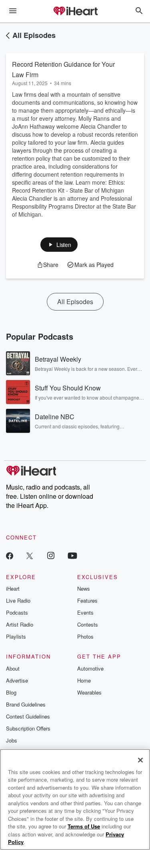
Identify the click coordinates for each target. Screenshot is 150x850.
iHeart (13, 588)
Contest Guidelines (28, 716)
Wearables (89, 692)
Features (87, 600)
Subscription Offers (28, 728)
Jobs (11, 740)
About (13, 668)
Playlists (16, 636)
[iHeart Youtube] (72, 555)
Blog (11, 692)
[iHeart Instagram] (50, 555)
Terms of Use (84, 826)
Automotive (90, 668)
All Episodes (34, 35)
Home (84, 680)
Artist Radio (19, 624)
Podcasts (17, 612)
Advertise (17, 680)
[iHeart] (75, 12)
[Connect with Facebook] (9, 555)
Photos (85, 636)
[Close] (140, 760)
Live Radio (18, 600)
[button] (59, 244)
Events (85, 612)
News (83, 588)
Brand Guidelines (26, 704)
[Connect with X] (29, 555)
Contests (87, 624)
